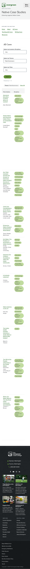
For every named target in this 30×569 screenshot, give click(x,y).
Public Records (5, 551)
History (17, 126)
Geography (18, 123)
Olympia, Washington (15, 461)
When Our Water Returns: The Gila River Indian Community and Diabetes (7, 401)
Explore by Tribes (8, 67)
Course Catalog (20, 527)
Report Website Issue (6, 543)
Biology (17, 240)
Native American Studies (17, 133)
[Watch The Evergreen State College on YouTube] (13, 471)
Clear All (22, 85)
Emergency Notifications (7, 548)
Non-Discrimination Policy (7, 559)
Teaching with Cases (7, 32)
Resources (4, 35)
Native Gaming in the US (7, 307)
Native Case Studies (6, 8)
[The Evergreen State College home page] (15, 454)
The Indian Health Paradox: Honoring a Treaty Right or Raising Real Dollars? (7, 333)
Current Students (7, 520)
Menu (26, 4)
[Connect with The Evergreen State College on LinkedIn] (19, 471)
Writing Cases (18, 32)
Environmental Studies (19, 400)
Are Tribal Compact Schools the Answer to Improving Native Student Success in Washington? (7, 178)
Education (17, 96)
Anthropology (18, 116)
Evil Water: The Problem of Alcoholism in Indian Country (7, 241)
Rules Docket (5, 556)
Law (16, 129)
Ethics (16, 214)
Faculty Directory (21, 523)
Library (18, 520)
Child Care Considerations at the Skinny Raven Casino (7, 209)
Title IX (3, 564)
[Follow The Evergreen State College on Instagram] (16, 471)
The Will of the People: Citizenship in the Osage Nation (7, 362)
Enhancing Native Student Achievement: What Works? (7, 227)
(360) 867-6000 (14, 467)
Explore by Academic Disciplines (12, 49)
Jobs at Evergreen (21, 534)
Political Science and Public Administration (19, 100)
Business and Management (18, 119)
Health (17, 245)
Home (3, 29)
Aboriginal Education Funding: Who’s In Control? (6, 98)
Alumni (4, 537)
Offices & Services (21, 525)
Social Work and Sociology (18, 173)
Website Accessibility (6, 546)
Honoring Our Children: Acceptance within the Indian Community (7, 259)
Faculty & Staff (6, 532)
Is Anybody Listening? (6, 276)
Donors (4, 534)
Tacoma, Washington (15, 464)
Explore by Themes (9, 58)
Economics (18, 180)
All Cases (15, 29)
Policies (3, 554)
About (8, 29)
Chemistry (17, 242)
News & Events (20, 532)
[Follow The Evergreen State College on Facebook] (10, 471)
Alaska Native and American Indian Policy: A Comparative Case (7, 119)
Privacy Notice (5, 561)
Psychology (18, 195)
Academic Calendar (22, 530)
